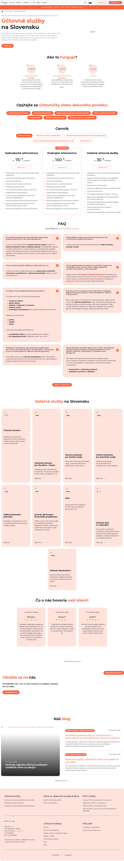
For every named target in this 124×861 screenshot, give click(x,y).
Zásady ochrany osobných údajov (55, 833)
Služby (18, 2)
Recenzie (74, 7)
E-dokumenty (35, 117)
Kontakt (44, 2)
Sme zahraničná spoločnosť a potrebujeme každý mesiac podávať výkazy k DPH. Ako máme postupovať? (27, 238)
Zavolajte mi (101, 2)
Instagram (68, 855)
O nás (33, 2)
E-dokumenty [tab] (85, 141)
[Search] (85, 2)
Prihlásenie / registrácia (91, 827)
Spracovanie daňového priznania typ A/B (73, 113)
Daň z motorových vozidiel (104, 113)
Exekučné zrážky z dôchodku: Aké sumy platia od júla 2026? (92, 760)
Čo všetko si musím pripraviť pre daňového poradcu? (25, 291)
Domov (12, 2)
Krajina (26, 2)
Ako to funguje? (47, 7)
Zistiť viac (7, 46)
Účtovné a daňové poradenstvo (82, 117)
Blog (38, 2)
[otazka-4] (117, 267)
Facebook (55, 855)
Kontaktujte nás (11, 692)
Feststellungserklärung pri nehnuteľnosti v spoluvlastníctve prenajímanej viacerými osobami (92, 736)
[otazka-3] (57, 265)
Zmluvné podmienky (51, 830)
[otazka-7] (57, 349)
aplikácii (10, 245)
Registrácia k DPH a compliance (94, 803)
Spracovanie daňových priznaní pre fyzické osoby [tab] (86, 135)
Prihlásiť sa (115, 2)
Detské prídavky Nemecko (14, 803)
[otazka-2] (117, 238)
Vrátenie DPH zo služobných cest (95, 806)
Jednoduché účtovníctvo (18, 113)
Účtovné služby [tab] (24, 135)
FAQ (62, 7)
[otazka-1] (57, 238)
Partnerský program (50, 839)
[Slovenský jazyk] (91, 2)
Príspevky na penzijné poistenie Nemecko (19, 806)
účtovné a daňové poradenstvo (93, 274)
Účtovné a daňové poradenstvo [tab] (48, 135)
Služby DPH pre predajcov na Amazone (97, 800)
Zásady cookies (48, 836)
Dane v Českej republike (52, 800)
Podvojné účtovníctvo (42, 113)
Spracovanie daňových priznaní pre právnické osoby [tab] (53, 141)
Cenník (56, 7)
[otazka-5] (57, 291)
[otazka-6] (117, 292)
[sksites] (2, 11)
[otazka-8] (117, 350)
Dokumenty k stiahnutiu (92, 830)
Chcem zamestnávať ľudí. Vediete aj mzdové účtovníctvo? (27, 265)
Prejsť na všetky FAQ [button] (62, 385)
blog (67, 781)
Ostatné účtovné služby (55, 117)
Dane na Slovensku (50, 803)
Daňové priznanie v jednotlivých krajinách (19, 800)
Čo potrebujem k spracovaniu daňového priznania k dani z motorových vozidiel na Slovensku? (87, 238)
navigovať (19, 831)
